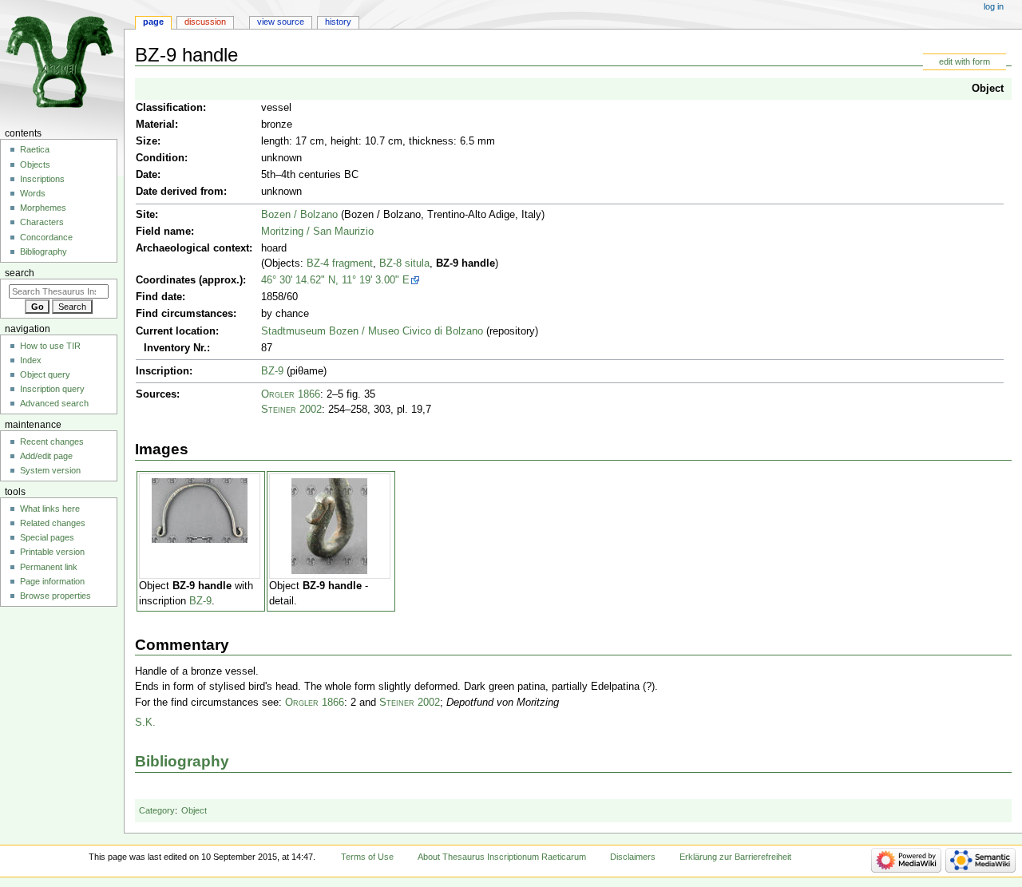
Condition (160, 158)
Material (155, 124)
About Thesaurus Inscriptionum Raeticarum (502, 856)
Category (157, 810)
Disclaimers (633, 856)
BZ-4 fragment (340, 263)
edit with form (964, 61)
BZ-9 (272, 371)
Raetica (35, 149)
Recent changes (52, 441)
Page (153, 21)
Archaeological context (192, 248)
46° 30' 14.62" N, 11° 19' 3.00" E (335, 280)
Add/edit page (46, 456)
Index (31, 360)
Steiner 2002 (291, 409)
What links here (50, 508)
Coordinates (166, 280)
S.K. (145, 722)
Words (33, 193)
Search (19, 273)
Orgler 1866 (290, 394)
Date (146, 174)
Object (988, 88)
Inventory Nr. (175, 348)
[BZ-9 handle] (200, 510)
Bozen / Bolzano (299, 214)
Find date (159, 297)
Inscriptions (42, 179)
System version (50, 470)
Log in (994, 6)
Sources (156, 394)
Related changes (52, 523)
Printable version (52, 551)
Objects (35, 164)
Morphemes (43, 207)
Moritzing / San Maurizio (317, 231)
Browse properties (55, 595)
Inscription (162, 371)
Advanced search (54, 403)
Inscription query (52, 389)
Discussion (205, 21)
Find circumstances (184, 313)
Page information (52, 581)
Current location (176, 331)
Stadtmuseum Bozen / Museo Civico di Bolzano (372, 331)
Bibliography (182, 761)
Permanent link (48, 567)
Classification (169, 107)
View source (280, 21)
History (338, 21)
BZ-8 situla (404, 263)
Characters (42, 222)
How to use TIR (50, 345)
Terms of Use (367, 856)
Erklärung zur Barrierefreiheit (735, 856)
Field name (163, 231)
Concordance (46, 237)
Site (145, 214)
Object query (45, 374)
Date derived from (180, 191)
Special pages (47, 537)
